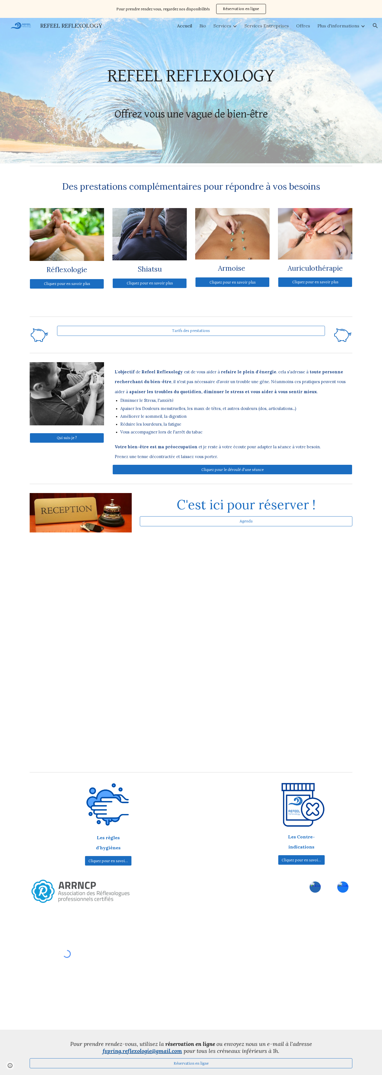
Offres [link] (303, 26)
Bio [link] (202, 26)
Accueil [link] (184, 26)
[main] (191, 90)
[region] (191, 9)
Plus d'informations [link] (338, 26)
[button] (375, 25)
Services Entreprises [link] (266, 26)
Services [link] (222, 26)
